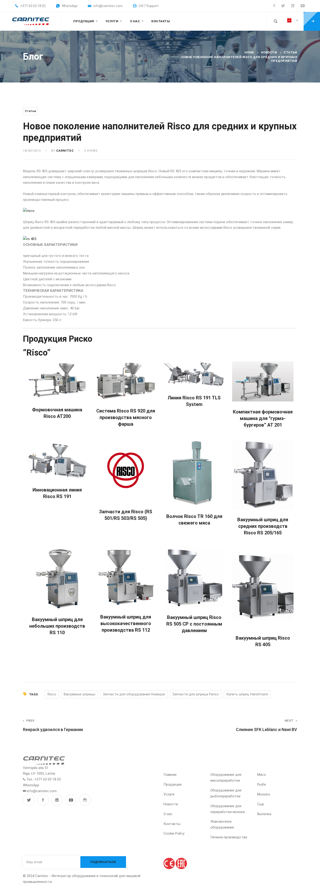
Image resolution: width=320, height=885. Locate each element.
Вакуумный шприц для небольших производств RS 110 (57, 626)
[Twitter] (29, 800)
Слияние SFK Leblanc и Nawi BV (266, 725)
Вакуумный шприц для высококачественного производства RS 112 (125, 623)
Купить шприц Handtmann (247, 694)
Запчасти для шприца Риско (195, 694)
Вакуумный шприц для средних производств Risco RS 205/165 (262, 526)
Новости (269, 52)
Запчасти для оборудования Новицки (134, 694)
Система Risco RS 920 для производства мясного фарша (125, 417)
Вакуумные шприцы (79, 694)
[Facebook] (43, 800)
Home (249, 52)
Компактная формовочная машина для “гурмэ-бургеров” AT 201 (263, 418)
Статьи (290, 52)
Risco (52, 694)
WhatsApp (31, 785)
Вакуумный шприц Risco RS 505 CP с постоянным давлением (194, 624)
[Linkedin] (57, 800)
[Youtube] (71, 800)
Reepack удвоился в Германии (53, 725)
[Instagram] (85, 800)
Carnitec (65, 150)
